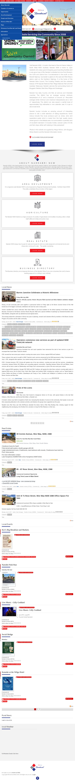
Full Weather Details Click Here (10, 753)
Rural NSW (21, 328)
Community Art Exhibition (7, 331)
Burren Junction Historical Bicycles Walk (46, 326)
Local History (33, 328)
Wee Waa (15, 324)
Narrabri (9, 324)
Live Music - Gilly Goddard (13, 602)
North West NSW (6, 328)
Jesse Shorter (29, 333)
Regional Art (24, 331)
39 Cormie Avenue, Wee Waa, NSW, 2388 (34, 434)
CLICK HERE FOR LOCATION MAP (42, 137)
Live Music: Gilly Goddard (30, 610)
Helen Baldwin (66, 328)
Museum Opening (48, 331)
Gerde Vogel (22, 333)
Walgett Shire (59, 326)
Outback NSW (66, 326)
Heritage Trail (64, 331)
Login (34, 774)
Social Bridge (7, 634)
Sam (20, 459)
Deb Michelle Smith (47, 333)
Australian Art (17, 331)
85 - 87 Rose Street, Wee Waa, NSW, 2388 (34, 469)
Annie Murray (69, 333)
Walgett (28, 324)
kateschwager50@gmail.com (43, 29)
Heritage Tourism (46, 328)
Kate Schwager (19, 321)
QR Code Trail (5, 333)
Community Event (39, 331)
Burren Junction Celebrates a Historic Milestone (37, 293)
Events (13, 556)
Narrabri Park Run (9, 565)
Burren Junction (21, 324)
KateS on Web (16, 772)
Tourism (59, 328)
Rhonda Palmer (61, 333)
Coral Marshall (12, 335)
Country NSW (14, 328)
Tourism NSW (56, 331)
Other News (39, 380)
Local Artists (31, 331)
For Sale (9, 462)
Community (54, 328)
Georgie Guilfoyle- (38, 333)
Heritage (27, 328)
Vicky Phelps (20, 335)
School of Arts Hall (14, 333)
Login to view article (7, 720)
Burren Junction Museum (19, 326)
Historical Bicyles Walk (31, 326)
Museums (39, 328)
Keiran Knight (5, 335)
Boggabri (10, 380)
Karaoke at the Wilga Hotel (13, 672)
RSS (72, 421)
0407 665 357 (26, 29)
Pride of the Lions (24, 388)
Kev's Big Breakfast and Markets (15, 530)
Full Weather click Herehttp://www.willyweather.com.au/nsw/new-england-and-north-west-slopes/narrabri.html (19, 757)
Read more (69, 556)
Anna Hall (55, 333)
